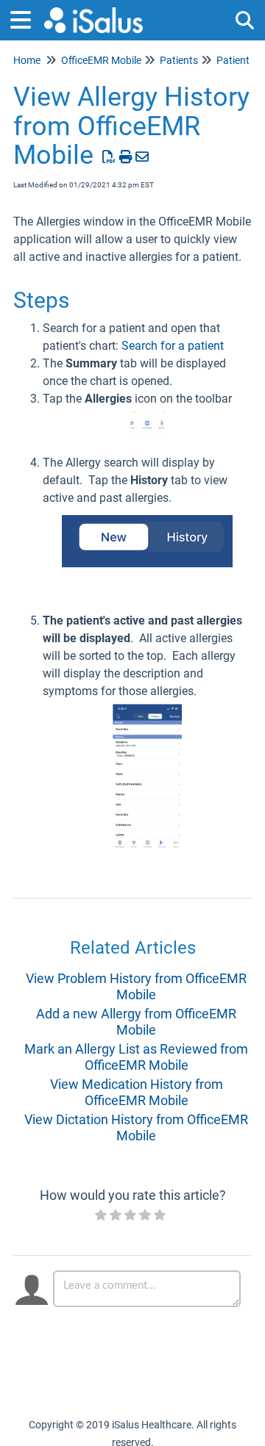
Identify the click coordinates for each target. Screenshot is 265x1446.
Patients (179, 60)
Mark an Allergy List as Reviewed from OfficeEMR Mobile (136, 1057)
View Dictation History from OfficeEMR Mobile (136, 1127)
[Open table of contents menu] (25, 18)
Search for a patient (172, 346)
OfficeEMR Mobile (101, 60)
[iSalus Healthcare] (93, 13)
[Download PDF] (109, 157)
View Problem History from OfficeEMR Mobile (136, 986)
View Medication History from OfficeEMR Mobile (136, 1092)
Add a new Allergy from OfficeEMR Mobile (136, 1021)
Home (26, 60)
